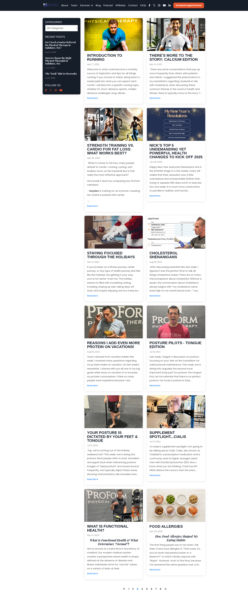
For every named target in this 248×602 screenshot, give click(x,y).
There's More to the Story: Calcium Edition (173, 57)
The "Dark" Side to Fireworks (61, 73)
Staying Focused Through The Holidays (111, 255)
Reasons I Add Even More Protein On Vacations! (113, 345)
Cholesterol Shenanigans (163, 255)
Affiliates (120, 5)
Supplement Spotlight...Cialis (167, 434)
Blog (98, 5)
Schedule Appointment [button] (189, 5)
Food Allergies (166, 526)
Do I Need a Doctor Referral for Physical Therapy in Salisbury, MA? (60, 45)
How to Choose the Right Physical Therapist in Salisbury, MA (58, 61)
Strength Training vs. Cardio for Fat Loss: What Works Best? (110, 149)
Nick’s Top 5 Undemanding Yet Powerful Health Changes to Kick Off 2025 (176, 151)
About (64, 5)
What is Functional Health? (107, 528)
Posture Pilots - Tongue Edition (175, 345)
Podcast (108, 5)
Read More (92, 98)
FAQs (143, 5)
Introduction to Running (104, 57)
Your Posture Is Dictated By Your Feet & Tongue (112, 436)
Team (74, 5)
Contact (133, 5)
